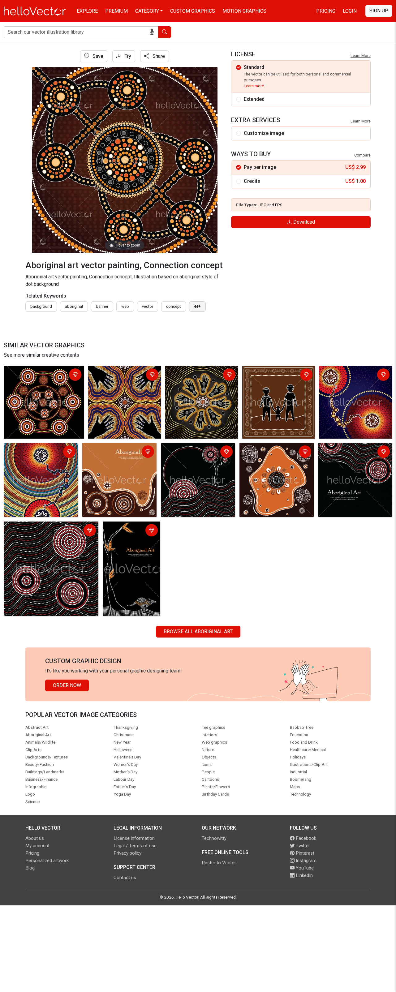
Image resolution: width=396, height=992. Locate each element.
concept (173, 306)
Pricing (325, 11)
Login (350, 11)
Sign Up (378, 11)
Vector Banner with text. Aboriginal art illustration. (131, 531)
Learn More (361, 55)
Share (158, 56)
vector (147, 306)
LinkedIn (304, 875)
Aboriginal (74, 306)
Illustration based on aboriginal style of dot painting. (39, 375)
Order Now (67, 685)
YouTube (304, 868)
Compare (362, 155)
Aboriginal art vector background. (41, 527)
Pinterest (304, 853)
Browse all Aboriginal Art (198, 631)
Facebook (305, 838)
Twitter (302, 845)
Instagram (305, 860)
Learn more (254, 86)
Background (41, 306)
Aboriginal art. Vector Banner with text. (114, 452)
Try (127, 56)
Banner (102, 306)
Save (97, 56)
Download (303, 222)
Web (125, 306)
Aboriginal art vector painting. (121, 372)
